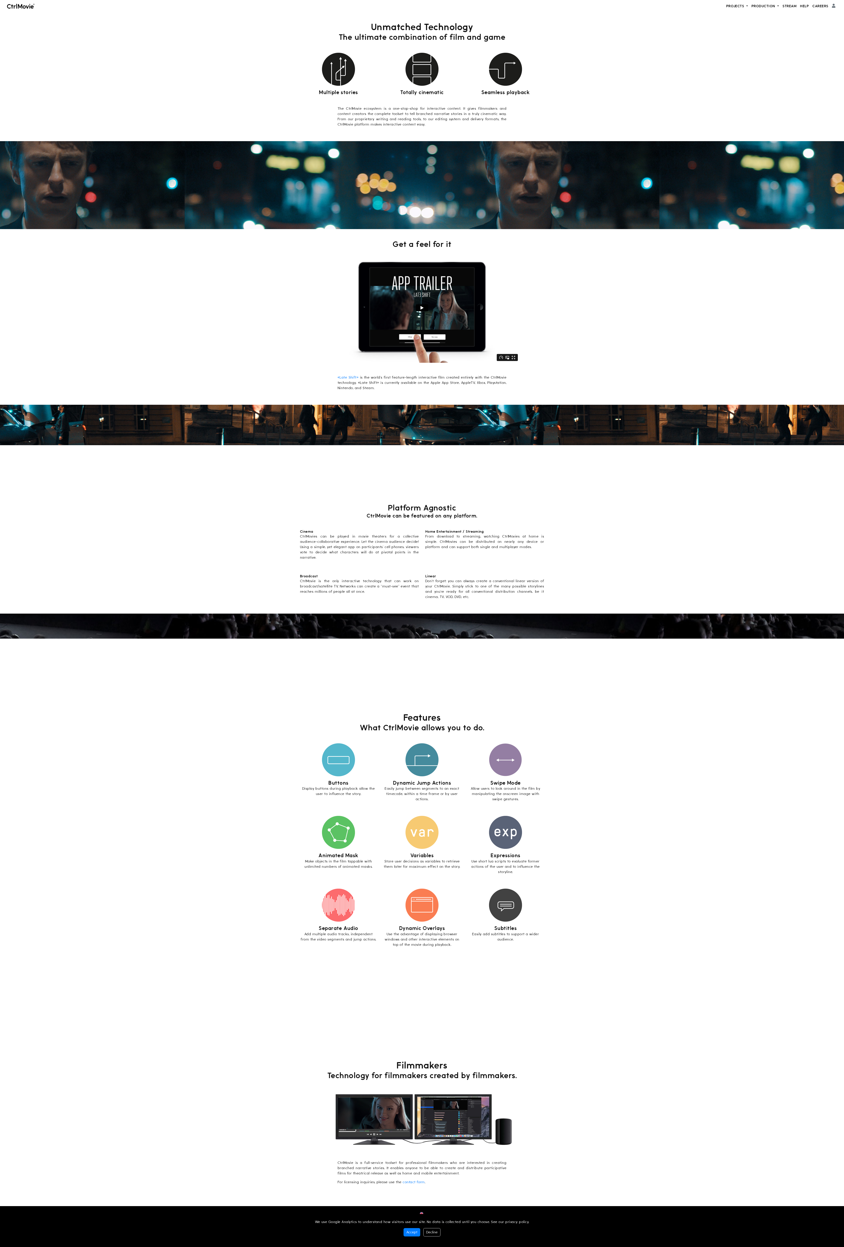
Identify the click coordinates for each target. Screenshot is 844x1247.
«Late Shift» (348, 377)
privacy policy (517, 1222)
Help (804, 6)
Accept (411, 1232)
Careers (820, 6)
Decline (432, 1232)
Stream (789, 6)
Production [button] (763, 6)
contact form (414, 1182)
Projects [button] (735, 6)
